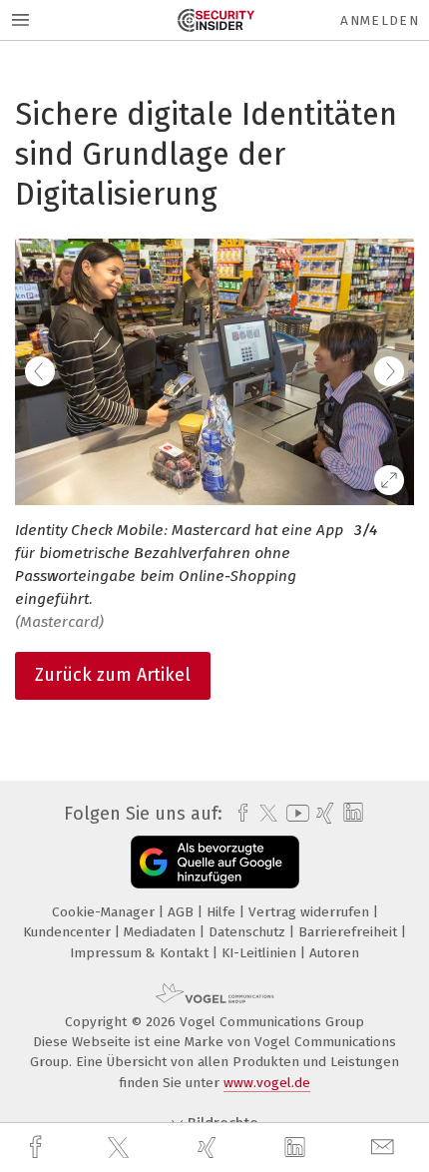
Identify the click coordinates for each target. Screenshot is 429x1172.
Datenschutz (249, 931)
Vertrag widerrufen (310, 911)
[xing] (209, 1147)
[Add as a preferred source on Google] (215, 862)
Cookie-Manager (105, 911)
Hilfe (223, 911)
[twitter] (121, 1148)
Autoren (334, 952)
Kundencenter (69, 931)
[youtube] (294, 813)
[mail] (385, 1147)
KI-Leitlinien (260, 952)
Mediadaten (162, 931)
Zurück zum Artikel (113, 675)
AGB (183, 911)
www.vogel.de (266, 1082)
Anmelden (379, 20)
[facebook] (38, 1147)
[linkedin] (297, 1148)
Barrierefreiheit (349, 931)
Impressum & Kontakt (141, 952)
